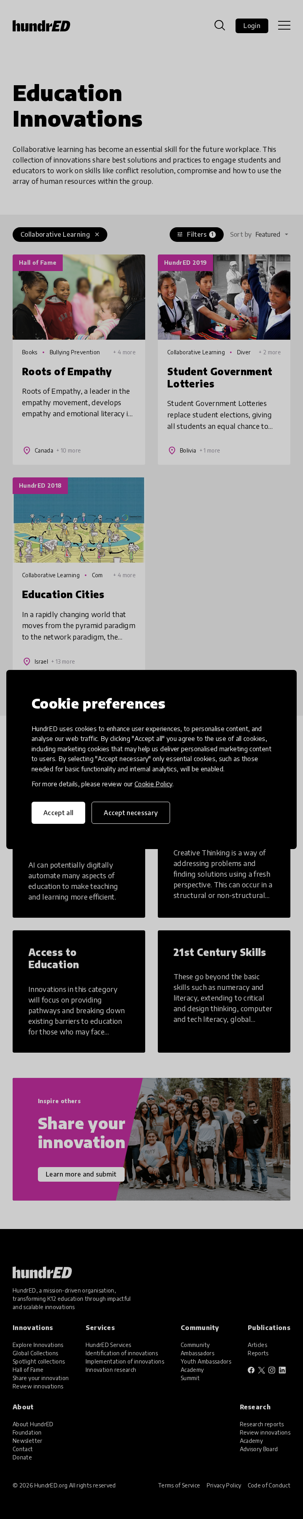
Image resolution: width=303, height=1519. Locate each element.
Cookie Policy (153, 784)
